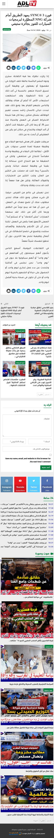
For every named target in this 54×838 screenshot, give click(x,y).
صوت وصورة (48, 602)
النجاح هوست (26, 833)
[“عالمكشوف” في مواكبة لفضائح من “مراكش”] (27, 576)
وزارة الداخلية (6, 29)
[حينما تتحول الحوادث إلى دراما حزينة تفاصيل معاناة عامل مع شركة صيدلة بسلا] (27, 706)
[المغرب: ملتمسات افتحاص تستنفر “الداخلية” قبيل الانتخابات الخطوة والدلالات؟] (14, 369)
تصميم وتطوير (40, 833)
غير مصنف (49, 559)
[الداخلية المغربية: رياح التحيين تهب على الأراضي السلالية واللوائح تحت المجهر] (40, 369)
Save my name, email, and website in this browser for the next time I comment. (28, 460)
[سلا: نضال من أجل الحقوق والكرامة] (27, 750)
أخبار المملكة (46, 330)
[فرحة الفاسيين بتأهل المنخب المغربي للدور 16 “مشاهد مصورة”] (27, 619)
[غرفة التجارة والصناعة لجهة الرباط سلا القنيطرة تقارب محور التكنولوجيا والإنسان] (27, 793)
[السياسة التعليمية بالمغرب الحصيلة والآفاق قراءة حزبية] (27, 663)
